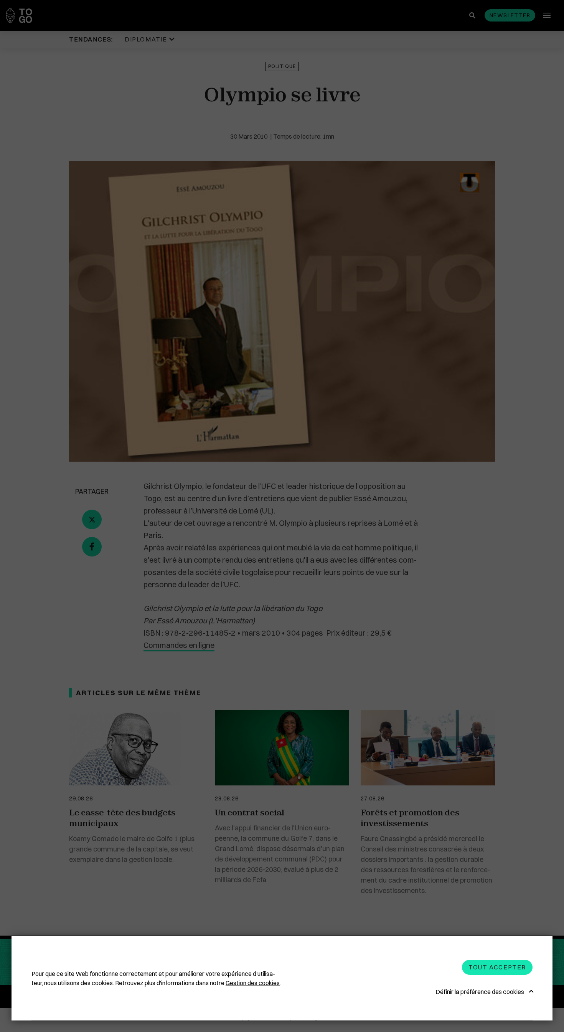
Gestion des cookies (253, 983)
